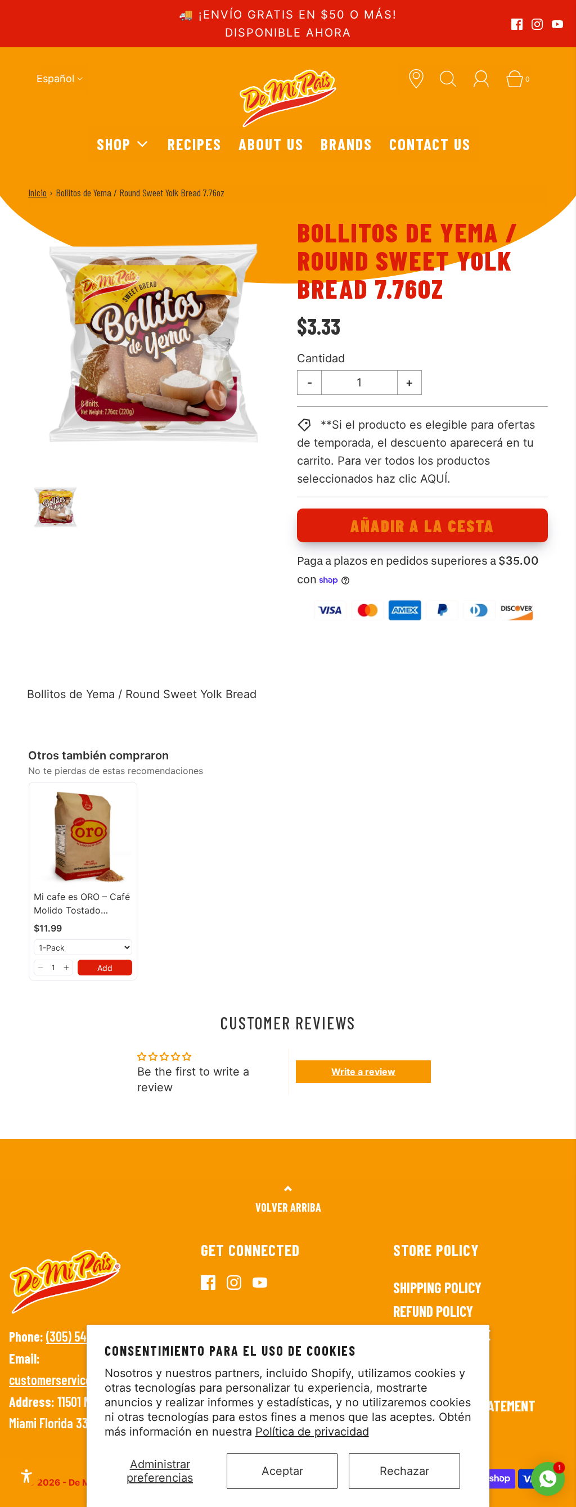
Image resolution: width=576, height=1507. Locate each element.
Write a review (363, 1071)
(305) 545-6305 (84, 1336)
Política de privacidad (312, 1431)
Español (55, 78)
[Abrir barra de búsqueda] (452, 78)
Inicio (37, 192)
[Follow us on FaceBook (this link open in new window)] (517, 24)
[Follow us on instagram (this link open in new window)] (537, 24)
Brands (346, 144)
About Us (271, 144)
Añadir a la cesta (422, 525)
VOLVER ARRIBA (288, 1207)
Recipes (195, 144)
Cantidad (321, 358)
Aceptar (282, 1471)
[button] (55, 507)
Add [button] (104, 968)
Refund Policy (433, 1311)
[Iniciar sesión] (485, 78)
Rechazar (404, 1471)
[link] (83, 836)
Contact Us (430, 144)
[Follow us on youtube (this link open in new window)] (557, 24)
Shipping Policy (437, 1287)
